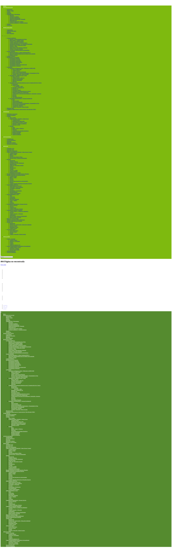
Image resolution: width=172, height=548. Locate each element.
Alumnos (5, 296)
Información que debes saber (18, 121)
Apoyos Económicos (11, 252)
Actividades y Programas (15, 188)
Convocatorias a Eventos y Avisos (19, 122)
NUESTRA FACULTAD (8, 7)
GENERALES (10, 139)
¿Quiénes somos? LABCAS (18, 78)
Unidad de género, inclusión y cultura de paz (19, 118)
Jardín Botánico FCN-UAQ (16, 186)
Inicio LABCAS (15, 76)
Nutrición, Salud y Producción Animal (18, 45)
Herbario (9, 159)
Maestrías (9, 32)
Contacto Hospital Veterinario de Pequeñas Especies (21, 183)
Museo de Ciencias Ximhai (12, 218)
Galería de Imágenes (16, 134)
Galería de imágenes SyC (15, 245)
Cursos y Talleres (13, 200)
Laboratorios (9, 67)
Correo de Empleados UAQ (9, 286)
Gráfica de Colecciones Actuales (16, 165)
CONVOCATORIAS (7, 136)
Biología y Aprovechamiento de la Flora (18, 39)
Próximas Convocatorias (12, 144)
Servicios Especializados (17, 79)
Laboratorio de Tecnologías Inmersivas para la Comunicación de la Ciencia (25, 82)
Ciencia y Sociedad (11, 239)
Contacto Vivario (13, 228)
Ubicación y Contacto (14, 248)
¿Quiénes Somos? (16, 70)
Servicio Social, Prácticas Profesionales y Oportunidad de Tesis (25, 73)
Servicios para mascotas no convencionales (19, 181)
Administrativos (6, 298)
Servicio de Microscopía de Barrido (14, 221)
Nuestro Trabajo (15, 85)
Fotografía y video (19, 86)
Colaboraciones (13, 207)
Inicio (4, 6)
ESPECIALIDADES (11, 31)
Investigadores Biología (15, 58)
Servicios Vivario (13, 225)
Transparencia (6, 283)
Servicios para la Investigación (18, 104)
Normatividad (6, 284)
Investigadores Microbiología (16, 62)
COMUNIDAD (6, 111)
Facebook (12, 202)
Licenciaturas (10, 29)
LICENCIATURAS (11, 140)
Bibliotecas (5, 291)
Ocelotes (9, 116)
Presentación (9, 9)
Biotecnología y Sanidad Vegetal (17, 40)
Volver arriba (3, 264)
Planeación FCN (13, 20)
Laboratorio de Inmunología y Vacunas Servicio (17, 204)
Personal (11, 155)
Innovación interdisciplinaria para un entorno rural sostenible (22, 53)
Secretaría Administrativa (15, 18)
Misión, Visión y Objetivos (18, 128)
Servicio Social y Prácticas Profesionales (18, 158)
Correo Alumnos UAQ (8, 299)
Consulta (11, 169)
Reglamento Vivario (14, 227)
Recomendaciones (13, 192)
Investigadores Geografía (15, 59)
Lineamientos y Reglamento (16, 190)
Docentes (5, 297)
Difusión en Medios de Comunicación (20, 92)
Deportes (12, 126)
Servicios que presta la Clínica (16, 157)
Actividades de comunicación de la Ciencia (21, 91)
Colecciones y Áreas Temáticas (16, 187)
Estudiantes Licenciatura (12, 114)
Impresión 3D (15, 88)
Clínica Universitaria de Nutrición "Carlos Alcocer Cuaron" (19, 152)
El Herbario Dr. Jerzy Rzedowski (17, 163)
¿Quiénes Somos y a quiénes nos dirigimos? (19, 211)
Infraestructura (13, 167)
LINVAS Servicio (13, 205)
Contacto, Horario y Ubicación (16, 213)
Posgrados (9, 141)
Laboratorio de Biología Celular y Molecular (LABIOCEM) (22, 68)
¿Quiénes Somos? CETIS (15, 247)
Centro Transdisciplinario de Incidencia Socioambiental (18, 246)
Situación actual (13, 164)
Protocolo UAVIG (16, 124)
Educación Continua (11, 142)
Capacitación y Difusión (17, 105)
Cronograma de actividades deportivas (20, 130)
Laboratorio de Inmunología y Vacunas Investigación (21, 98)
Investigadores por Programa (13, 57)
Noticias (8, 24)
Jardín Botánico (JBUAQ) (12, 184)
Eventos (11, 233)
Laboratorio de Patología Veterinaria (14, 210)
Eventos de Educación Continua (16, 21)
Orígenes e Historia (14, 161)
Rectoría (5, 271)
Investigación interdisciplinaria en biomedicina (19, 50)
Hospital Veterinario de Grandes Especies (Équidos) (18, 173)
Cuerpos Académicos (11, 38)
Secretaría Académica (14, 16)
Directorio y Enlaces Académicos (19, 123)
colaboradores (13, 215)
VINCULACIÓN (6, 236)
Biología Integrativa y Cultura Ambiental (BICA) (20, 52)
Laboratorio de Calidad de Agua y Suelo (18, 75)
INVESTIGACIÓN (7, 35)
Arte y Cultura (13, 117)
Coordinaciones (6, 274)
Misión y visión (10, 10)
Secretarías (5, 272)
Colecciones (12, 196)
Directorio (9, 13)
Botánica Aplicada (13, 55)
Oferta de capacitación (17, 80)
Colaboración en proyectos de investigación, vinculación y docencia (26, 93)
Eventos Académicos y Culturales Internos (19, 22)
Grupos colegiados (11, 51)
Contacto (12, 243)
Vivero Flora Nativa (11, 229)
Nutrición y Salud (13, 46)
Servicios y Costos (14, 170)
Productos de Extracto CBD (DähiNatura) (16, 219)
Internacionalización (11, 251)
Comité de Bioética (11, 56)
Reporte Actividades (16, 132)
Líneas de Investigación (17, 102)
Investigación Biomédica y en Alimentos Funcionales (21, 44)
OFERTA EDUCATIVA (7, 27)
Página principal (6, 270)
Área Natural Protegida (17, 97)
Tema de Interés (15, 101)
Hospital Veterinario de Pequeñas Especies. (16, 175)
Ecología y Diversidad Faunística (17, 41)
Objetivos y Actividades (15, 241)
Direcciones (5, 273)
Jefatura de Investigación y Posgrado (17, 19)
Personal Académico (11, 115)
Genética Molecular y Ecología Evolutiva (18, 42)
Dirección (12, 15)
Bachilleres (5, 276)
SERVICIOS (5, 146)
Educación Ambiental (14, 199)
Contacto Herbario (14, 171)
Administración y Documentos (13, 14)
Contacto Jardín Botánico (15, 193)
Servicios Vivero (13, 232)
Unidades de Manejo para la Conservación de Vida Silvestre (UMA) (21, 109)
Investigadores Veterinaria (15, 65)
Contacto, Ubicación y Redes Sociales (20, 74)
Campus (8, 12)
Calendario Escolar (7, 289)
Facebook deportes (16, 133)
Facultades (5, 277)
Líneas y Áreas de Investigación (19, 71)
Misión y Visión (13, 154)
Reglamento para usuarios (15, 172)
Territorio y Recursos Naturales (16, 49)
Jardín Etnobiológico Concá (13, 194)
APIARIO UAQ (10, 148)
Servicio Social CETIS (14, 249)
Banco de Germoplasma (12, 150)
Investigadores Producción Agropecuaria (18, 64)
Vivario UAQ (10, 222)
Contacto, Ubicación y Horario (16, 209)
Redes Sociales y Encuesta (15, 217)
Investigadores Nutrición (15, 63)
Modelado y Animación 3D (18, 87)
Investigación (12, 198)
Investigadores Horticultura (15, 61)
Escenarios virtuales (16, 90)
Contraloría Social (7, 287)
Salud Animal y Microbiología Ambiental (18, 47)
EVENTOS (9, 25)
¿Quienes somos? (13, 176)
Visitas (11, 201)
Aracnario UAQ (10, 149)
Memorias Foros (10, 108)
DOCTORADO (10, 33)
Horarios (11, 178)
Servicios (14, 94)
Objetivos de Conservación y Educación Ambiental (20, 224)
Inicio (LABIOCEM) (16, 69)
